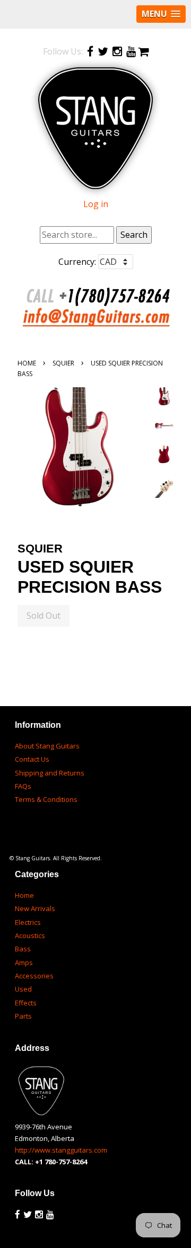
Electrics (28, 922)
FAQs (23, 786)
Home (27, 363)
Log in (95, 204)
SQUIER (63, 363)
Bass (23, 948)
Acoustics (30, 935)
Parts (23, 1016)
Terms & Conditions (46, 799)
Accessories (34, 975)
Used (23, 989)
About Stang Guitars (47, 746)
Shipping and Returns (49, 773)
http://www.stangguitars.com (61, 1150)
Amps (24, 962)
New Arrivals (35, 908)
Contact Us (32, 759)
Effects (26, 1003)
